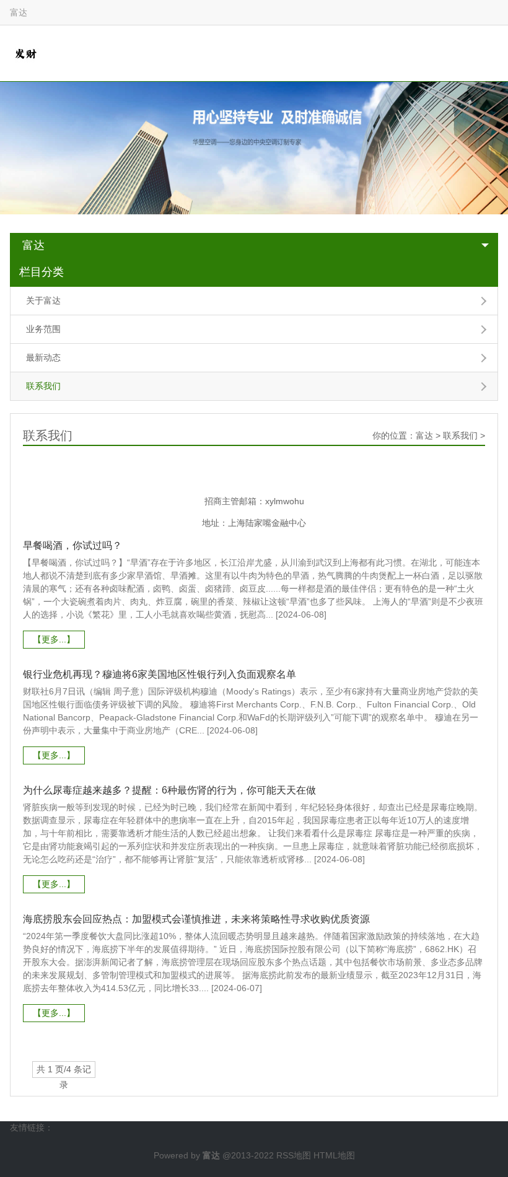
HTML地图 (334, 1155)
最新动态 (43, 357)
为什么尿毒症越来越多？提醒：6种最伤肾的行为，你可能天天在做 (169, 790)
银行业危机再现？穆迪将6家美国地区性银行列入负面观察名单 (159, 674)
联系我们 (43, 386)
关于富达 (43, 300)
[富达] (25, 53)
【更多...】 (54, 639)
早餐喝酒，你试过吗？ (72, 545)
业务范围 (43, 329)
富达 (33, 245)
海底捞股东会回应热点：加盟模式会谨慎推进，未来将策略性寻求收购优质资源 (196, 919)
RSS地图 (293, 1155)
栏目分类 (41, 272)
